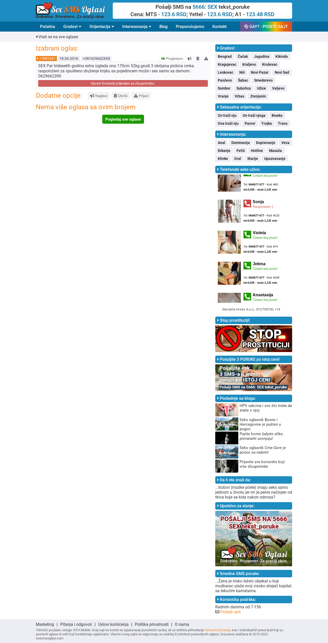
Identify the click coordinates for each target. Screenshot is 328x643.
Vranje (223, 96)
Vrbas (239, 96)
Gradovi (71, 26)
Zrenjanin (258, 96)
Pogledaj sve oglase (123, 119)
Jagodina (261, 56)
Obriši (122, 96)
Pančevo (225, 80)
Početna (47, 26)
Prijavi (143, 96)
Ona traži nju (228, 123)
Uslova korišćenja (217, 630)
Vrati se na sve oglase (57, 36)
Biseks (277, 115)
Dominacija (240, 143)
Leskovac (225, 72)
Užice (261, 88)
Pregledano (174, 59)
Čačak (243, 56)
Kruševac (269, 64)
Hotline (257, 151)
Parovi (250, 123)
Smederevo (263, 80)
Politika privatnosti (152, 624)
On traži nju (227, 115)
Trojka (266, 123)
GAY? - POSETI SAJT (268, 26)
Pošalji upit (230, 611)
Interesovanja (135, 26)
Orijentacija (100, 26)
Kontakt (219, 26)
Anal (221, 143)
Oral (237, 159)
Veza (285, 143)
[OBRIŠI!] (197, 58)
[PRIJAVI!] (206, 58)
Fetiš (241, 151)
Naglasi (100, 96)
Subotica (244, 88)
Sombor (224, 88)
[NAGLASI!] (189, 58)
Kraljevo (249, 64)
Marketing (45, 624)
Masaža (275, 151)
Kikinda (281, 56)
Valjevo (278, 88)
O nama (182, 624)
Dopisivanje (265, 143)
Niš (242, 72)
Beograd (225, 56)
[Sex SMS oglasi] (74, 11)
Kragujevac (227, 64)
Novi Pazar (260, 72)
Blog (163, 26)
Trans (283, 123)
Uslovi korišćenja (113, 624)
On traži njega (254, 115)
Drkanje (224, 151)
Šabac (243, 80)
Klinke (223, 159)
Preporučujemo (190, 26)
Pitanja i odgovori (76, 624)
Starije (252, 159)
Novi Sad (282, 72)
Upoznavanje (274, 159)
